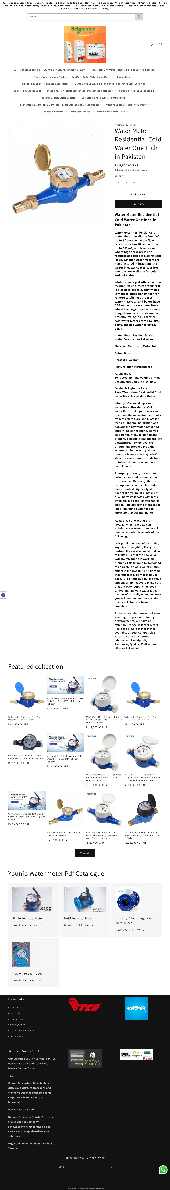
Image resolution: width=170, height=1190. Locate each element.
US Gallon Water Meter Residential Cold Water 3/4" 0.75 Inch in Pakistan (26, 757)
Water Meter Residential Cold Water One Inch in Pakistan (64, 834)
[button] (66, 69)
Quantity (119, 175)
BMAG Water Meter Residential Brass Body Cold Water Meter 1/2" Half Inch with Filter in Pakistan (104, 720)
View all (85, 853)
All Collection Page (18, 1018)
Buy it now (138, 203)
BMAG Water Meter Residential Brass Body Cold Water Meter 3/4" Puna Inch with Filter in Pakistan (104, 778)
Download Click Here (24, 925)
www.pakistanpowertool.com (139, 613)
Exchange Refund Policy (21, 1030)
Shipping (119, 170)
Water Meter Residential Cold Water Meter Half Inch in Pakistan (25, 718)
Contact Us (14, 1013)
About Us (13, 1007)
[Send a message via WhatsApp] (163, 1170)
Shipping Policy (16, 1024)
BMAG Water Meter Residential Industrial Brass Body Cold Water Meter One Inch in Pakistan (102, 835)
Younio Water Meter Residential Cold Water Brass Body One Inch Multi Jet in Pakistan (142, 835)
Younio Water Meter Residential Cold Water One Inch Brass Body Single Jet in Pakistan (26, 817)
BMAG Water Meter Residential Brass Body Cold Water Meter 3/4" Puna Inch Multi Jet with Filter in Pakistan (143, 778)
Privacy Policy (15, 1036)
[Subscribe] (111, 1167)
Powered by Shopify (96, 1188)
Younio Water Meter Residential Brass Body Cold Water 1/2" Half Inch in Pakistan (65, 701)
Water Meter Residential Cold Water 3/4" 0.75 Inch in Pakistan (141, 718)
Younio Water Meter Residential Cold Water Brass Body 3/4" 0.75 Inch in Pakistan (64, 759)
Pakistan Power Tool (80, 1188)
